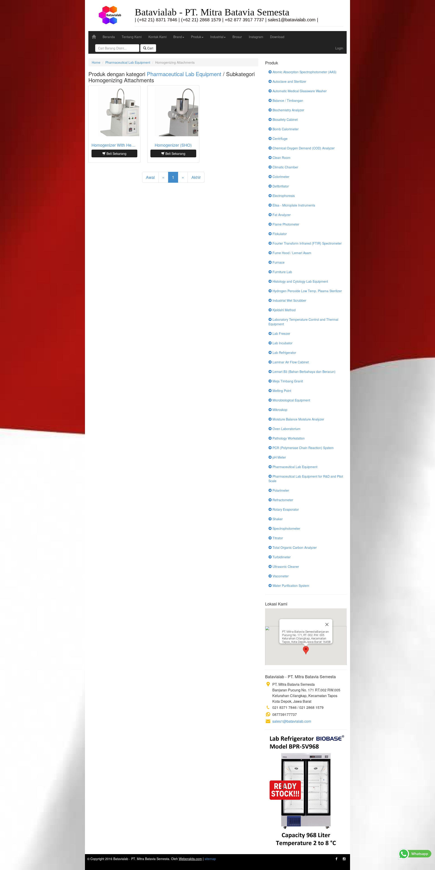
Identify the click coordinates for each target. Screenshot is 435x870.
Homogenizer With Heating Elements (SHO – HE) (114, 145)
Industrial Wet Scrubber (289, 300)
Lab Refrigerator (284, 352)
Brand (177, 36)
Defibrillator (280, 186)
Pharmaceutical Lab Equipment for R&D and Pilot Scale (305, 478)
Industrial (216, 36)
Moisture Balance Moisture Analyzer (298, 419)
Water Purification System (290, 585)
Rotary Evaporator (285, 509)
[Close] (326, 624)
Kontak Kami (157, 36)
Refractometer (282, 500)
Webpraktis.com (190, 858)
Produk (196, 36)
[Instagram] (344, 858)
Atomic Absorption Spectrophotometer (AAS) (304, 72)
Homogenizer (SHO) (173, 145)
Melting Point (281, 390)
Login (339, 48)
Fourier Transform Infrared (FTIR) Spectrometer (307, 243)
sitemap (210, 858)
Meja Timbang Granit (287, 381)
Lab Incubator (282, 343)
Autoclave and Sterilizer (289, 81)
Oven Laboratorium (286, 428)
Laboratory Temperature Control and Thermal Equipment (303, 321)
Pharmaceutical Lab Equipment (127, 62)
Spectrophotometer (286, 528)
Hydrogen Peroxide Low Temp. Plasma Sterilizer (307, 291)
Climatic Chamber (285, 167)
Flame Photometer (285, 224)
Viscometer (280, 576)
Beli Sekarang (116, 153)
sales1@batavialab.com (291, 721)
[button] (306, 650)
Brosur (237, 36)
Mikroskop (279, 409)
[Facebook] (336, 858)
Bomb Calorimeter (285, 129)
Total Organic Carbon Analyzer (294, 547)
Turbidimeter (281, 557)
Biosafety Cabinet (285, 119)
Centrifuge (280, 138)
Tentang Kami (132, 36)
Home (96, 62)
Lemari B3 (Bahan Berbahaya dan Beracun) (304, 371)
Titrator (277, 538)
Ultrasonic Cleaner (285, 566)
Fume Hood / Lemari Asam (291, 252)
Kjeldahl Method (284, 310)
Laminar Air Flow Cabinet (290, 362)
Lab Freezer (281, 333)
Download (277, 36)
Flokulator (279, 233)
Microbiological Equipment (291, 400)
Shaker (277, 519)
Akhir (196, 177)
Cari (149, 48)
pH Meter (279, 457)
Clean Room (281, 157)
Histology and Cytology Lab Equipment (300, 281)
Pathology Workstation (288, 438)
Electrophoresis (283, 195)
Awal (150, 177)
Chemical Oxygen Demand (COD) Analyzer (303, 148)
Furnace (278, 262)
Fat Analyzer (281, 214)
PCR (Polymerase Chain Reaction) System (303, 447)
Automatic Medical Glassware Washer (299, 91)
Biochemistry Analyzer (288, 110)
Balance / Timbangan (287, 100)
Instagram (256, 36)
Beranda (109, 36)
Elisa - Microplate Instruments (293, 205)
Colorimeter (280, 176)
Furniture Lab (282, 272)
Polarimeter (280, 490)
